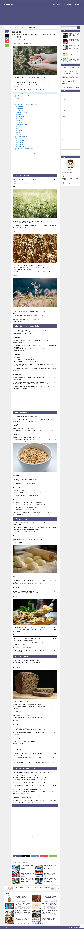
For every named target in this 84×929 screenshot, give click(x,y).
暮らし (63, 136)
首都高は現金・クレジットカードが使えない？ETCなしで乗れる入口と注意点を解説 (74, 47)
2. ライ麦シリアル (20, 140)
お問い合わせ (76, 4)
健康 (17, 31)
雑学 (20, 31)
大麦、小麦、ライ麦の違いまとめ (24, 148)
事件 (62, 119)
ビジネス (63, 113)
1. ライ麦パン (20, 138)
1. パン (18, 126)
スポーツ (63, 107)
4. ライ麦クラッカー (21, 144)
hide (22, 93)
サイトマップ (59, 4)
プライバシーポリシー (68, 4)
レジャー (63, 116)
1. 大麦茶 (19, 114)
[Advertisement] (42, 16)
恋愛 (62, 130)
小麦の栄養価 (20, 108)
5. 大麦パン (19, 122)
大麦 (18, 98)
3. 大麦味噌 (19, 118)
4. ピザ (18, 132)
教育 (62, 133)
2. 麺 (18, 128)
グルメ (13, 31)
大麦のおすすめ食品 (21, 112)
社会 (62, 142)
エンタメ (63, 99)
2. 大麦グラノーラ (20, 116)
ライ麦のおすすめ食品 (21, 136)
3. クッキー (19, 130)
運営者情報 (6, 927)
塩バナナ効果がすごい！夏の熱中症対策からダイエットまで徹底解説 (74, 53)
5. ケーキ (19, 134)
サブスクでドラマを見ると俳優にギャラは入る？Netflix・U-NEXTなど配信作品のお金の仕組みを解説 (70, 82)
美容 (62, 145)
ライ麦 (18, 101)
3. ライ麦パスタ (20, 142)
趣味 (62, 150)
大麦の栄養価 (20, 106)
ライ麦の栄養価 (20, 110)
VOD (62, 96)
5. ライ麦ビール (20, 146)
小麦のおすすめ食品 (21, 124)
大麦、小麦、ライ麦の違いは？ (23, 96)
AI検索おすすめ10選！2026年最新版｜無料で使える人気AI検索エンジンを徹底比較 (74, 59)
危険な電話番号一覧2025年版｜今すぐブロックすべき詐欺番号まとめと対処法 (74, 34)
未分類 (63, 139)
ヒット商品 (64, 110)
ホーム (54, 4)
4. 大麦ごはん (20, 120)
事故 (62, 122)
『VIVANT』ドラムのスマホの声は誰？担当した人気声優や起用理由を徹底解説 (74, 40)
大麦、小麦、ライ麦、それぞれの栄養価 (26, 104)
